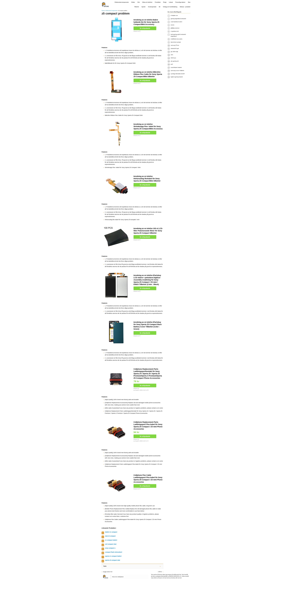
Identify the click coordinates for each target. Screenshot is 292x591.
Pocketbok (158, 2)
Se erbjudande (145, 28)
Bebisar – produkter (185, 6)
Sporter (143, 6)
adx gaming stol (175, 61)
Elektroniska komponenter (122, 2)
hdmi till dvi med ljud (176, 42)
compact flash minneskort (113, 552)
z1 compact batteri (111, 540)
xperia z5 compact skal (112, 560)
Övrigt (164, 2)
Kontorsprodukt (152, 6)
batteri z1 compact (111, 532)
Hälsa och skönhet (147, 2)
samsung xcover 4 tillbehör (177, 70)
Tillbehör (136, 6)
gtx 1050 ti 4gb (174, 51)
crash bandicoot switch (176, 21)
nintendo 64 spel (175, 48)
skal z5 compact (110, 536)
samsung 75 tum (175, 45)
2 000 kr (160, 571)
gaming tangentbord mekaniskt (178, 18)
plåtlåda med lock (175, 28)
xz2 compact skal (110, 544)
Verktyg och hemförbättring (170, 6)
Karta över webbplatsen (118, 576)
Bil (159, 6)
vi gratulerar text (175, 31)
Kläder (133, 2)
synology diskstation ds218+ (178, 73)
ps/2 (172, 64)
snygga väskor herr (107, 571)
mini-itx (172, 25)
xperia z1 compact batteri (113, 556)
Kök (138, 2)
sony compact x (110, 548)
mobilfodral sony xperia (176, 39)
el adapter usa (174, 15)
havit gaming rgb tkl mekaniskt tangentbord (178, 35)
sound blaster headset (176, 67)
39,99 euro (173, 58)
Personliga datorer (180, 2)
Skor (189, 2)
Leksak (171, 2)
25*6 (172, 54)
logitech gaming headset (177, 76)
